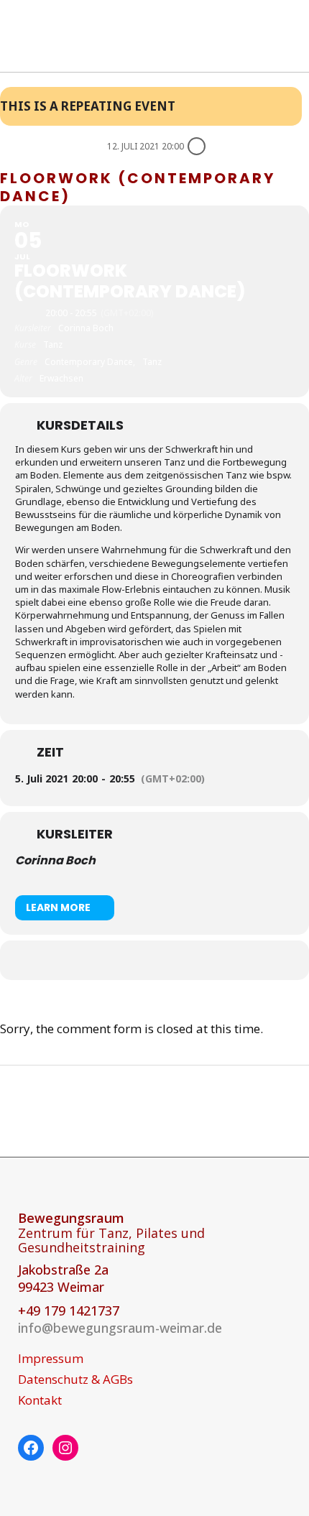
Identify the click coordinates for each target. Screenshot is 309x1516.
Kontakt (40, 1400)
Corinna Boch (55, 860)
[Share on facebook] (138, 960)
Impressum (50, 1358)
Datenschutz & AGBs (75, 1379)
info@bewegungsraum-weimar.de (120, 1327)
